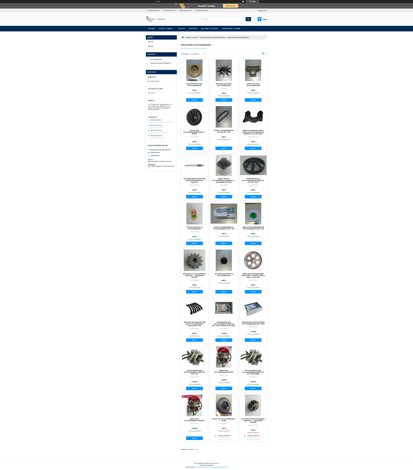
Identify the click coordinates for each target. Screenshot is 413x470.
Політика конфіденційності (219, 467)
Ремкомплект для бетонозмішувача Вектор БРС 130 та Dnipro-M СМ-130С (224, 323)
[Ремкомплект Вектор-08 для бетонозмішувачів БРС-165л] (253, 308)
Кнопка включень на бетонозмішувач (194, 228)
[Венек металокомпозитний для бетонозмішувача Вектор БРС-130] (194, 308)
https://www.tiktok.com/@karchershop (159, 161)
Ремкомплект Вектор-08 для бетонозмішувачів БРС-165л (253, 323)
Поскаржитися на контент (202, 467)
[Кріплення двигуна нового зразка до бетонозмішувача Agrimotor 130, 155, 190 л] (253, 117)
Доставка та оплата (209, 28)
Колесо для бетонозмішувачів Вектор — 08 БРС (194, 132)
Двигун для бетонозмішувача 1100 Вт (194, 419)
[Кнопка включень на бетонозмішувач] (194, 213)
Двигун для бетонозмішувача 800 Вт (223, 371)
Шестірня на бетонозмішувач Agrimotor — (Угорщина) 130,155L (194, 275)
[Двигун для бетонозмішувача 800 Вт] (224, 357)
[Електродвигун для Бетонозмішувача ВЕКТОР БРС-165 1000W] (253, 357)
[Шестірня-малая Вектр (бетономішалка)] (224, 260)
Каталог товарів (165, 28)
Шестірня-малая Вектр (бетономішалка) (224, 274)
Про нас (181, 28)
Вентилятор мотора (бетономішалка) (194, 84)
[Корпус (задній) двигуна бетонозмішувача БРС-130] (224, 213)
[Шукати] (248, 19)
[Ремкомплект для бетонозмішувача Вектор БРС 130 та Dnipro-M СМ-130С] (224, 308)
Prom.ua (216, 463)
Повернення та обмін (231, 28)
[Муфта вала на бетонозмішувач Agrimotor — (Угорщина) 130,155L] (224, 165)
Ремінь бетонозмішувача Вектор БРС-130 (224, 131)
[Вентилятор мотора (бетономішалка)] (194, 70)
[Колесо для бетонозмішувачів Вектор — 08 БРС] (194, 117)
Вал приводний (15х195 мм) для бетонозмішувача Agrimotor (194, 180)
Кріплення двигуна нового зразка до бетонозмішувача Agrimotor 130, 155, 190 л (253, 132)
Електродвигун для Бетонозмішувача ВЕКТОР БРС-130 (194, 372)
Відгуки (150, 46)
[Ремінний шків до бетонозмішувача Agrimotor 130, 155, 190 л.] (253, 165)
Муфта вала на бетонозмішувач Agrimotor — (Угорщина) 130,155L (223, 180)
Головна (151, 28)
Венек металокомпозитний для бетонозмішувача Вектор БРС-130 (194, 323)
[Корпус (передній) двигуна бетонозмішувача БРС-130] (253, 213)
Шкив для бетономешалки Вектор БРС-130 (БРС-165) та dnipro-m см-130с (253, 275)
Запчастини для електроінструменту (213, 37)
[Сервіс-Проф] (150, 23)
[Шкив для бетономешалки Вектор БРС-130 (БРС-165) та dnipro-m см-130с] (253, 260)
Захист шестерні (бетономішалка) (253, 84)
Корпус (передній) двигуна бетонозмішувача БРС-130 (253, 228)
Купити (194, 100)
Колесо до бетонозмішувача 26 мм (224, 419)
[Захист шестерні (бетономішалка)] (253, 70)
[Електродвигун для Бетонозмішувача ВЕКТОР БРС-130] (194, 357)
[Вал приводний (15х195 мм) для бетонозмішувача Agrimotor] (194, 165)
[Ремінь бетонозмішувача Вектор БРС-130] (224, 117)
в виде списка (266, 53)
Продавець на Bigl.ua (206, 465)
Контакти (193, 28)
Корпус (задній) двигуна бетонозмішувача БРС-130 (223, 228)
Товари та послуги (191, 37)
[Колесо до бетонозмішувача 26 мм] (224, 405)
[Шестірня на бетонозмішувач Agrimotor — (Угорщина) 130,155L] (194, 260)
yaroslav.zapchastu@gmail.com (160, 149)
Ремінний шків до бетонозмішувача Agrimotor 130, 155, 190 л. (253, 180)
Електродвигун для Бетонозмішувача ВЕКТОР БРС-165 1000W (253, 372)
